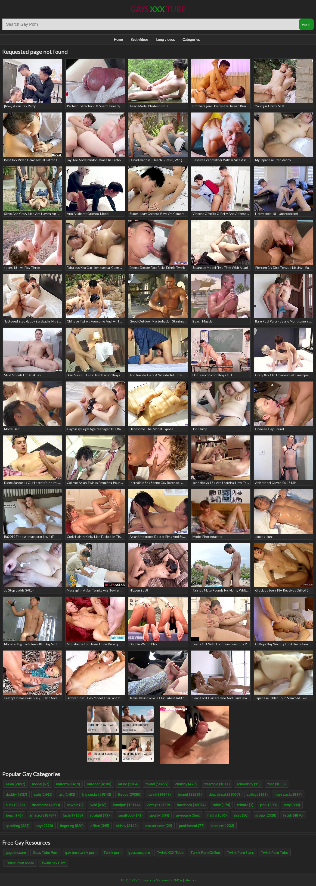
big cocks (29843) (96, 794)
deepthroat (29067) (224, 794)
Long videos (165, 39)
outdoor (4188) (99, 784)
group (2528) (265, 815)
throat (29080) (129, 794)
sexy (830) (292, 804)
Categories (191, 39)
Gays (158, 9)
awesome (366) (188, 815)
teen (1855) (276, 784)
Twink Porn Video (20, 863)
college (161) (257, 794)
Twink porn (112, 852)
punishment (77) (191, 825)
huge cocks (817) (288, 794)
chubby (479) (186, 784)
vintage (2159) (158, 804)
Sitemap (190, 880)
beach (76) (14, 815)
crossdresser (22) (158, 825)
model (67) (40, 784)
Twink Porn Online (205, 852)
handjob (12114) (126, 804)
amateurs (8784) (43, 815)
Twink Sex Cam (53, 863)
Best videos (139, 39)
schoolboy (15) (248, 784)
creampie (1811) (217, 784)
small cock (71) (130, 815)
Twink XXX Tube (170, 852)
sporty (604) (159, 815)
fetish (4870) (293, 815)
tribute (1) (245, 804)
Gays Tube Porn (45, 852)
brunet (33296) (190, 794)
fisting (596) (217, 815)
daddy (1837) (16, 794)
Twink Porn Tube (274, 852)
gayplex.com (16, 852)
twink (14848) (159, 794)
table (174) (221, 804)
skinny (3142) (127, 825)
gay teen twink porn (80, 852)
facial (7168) (73, 815)
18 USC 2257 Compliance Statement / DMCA (151, 880)
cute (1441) (43, 794)
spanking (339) (17, 825)
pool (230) (268, 804)
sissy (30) (241, 815)
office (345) (99, 825)
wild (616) (98, 804)
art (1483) (67, 794)
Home (118, 39)
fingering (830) (72, 825)
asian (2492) (15, 784)
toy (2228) (44, 825)
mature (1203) (222, 825)
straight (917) (101, 815)
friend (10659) (157, 784)
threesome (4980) (46, 804)
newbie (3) (75, 804)
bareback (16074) (191, 804)
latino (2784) (128, 784)
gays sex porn (139, 852)
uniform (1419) (68, 784)
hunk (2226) (15, 804)
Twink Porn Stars (240, 852)
